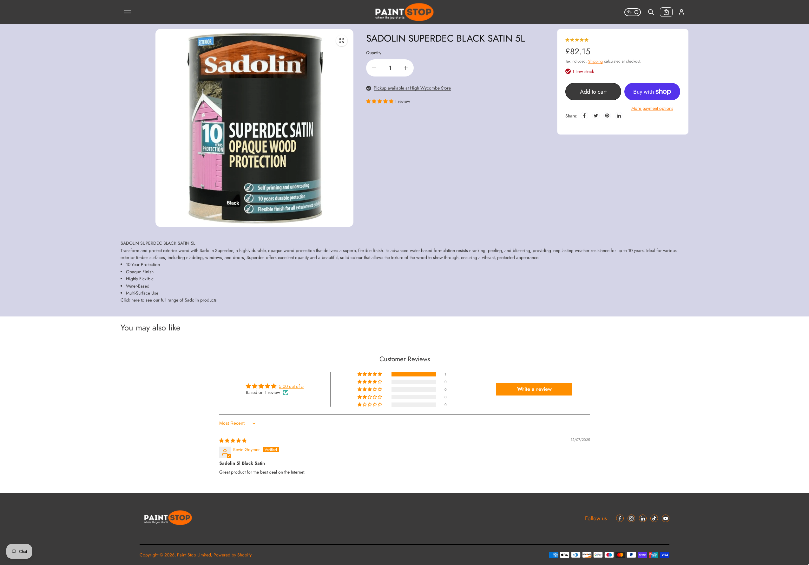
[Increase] (406, 67)
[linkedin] (643, 518)
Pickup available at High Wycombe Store (412, 88)
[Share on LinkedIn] (618, 115)
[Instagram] (631, 518)
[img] (233, 440)
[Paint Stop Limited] (404, 12)
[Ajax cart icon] (666, 12)
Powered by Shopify (233, 555)
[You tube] (665, 518)
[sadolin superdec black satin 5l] (342, 41)
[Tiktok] (654, 518)
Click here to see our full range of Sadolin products (169, 300)
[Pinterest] (607, 115)
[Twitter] (596, 115)
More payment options (652, 108)
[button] (380, 101)
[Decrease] (374, 67)
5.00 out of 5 (291, 386)
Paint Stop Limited (194, 555)
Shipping (595, 61)
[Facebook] (584, 115)
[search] (651, 12)
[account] (681, 12)
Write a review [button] (534, 389)
